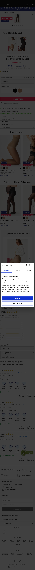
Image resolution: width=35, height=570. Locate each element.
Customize (16, 303)
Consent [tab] (6, 270)
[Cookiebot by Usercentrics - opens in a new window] (25, 265)
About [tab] (29, 270)
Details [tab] (17, 270)
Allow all (17, 298)
